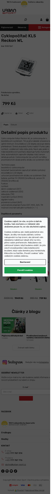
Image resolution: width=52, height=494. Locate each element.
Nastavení (25, 262)
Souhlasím (25, 270)
